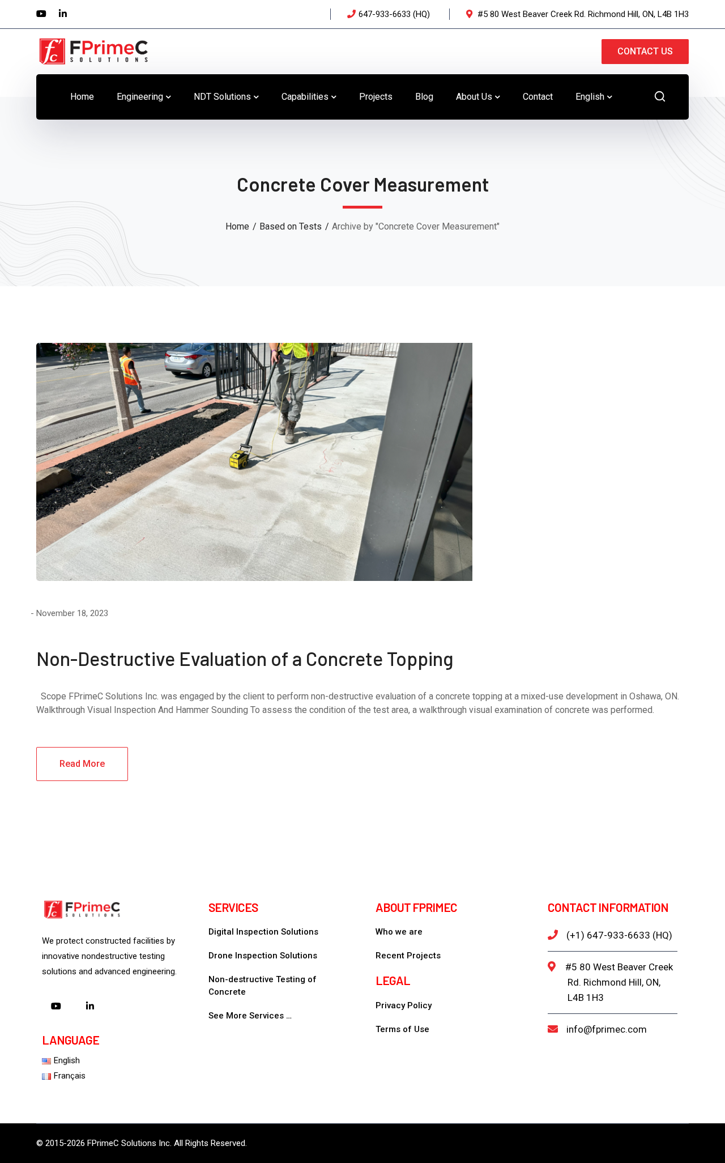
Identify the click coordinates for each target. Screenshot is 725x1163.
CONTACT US (645, 51)
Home (237, 226)
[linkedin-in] (90, 1007)
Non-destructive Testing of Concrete (262, 985)
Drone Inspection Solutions (262, 955)
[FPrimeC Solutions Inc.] (93, 50)
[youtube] (56, 1007)
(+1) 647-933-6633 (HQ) (619, 935)
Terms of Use (402, 1029)
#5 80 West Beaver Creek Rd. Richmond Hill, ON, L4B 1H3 (619, 982)
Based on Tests (290, 226)
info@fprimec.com (606, 1029)
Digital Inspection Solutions (263, 932)
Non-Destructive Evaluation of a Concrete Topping (244, 658)
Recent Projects (408, 955)
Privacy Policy (404, 1005)
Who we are (399, 932)
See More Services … (250, 1016)
